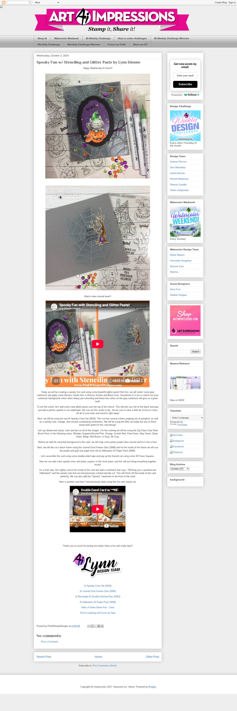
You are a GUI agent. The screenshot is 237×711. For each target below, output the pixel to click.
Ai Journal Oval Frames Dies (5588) (98, 591)
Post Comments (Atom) (105, 665)
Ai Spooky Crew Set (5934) (97, 585)
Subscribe (185, 84)
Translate (182, 424)
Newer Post (44, 656)
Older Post (152, 656)
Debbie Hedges (178, 295)
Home (98, 656)
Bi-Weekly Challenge (98, 38)
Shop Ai (42, 38)
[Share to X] (95, 626)
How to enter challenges (132, 38)
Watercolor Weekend (66, 38)
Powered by (176, 95)
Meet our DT (140, 44)
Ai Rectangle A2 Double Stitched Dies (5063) (97, 596)
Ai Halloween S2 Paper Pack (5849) (98, 602)
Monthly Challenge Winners (83, 44)
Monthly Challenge (49, 44)
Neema (174, 271)
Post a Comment (49, 641)
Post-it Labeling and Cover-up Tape (97, 613)
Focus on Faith (117, 44)
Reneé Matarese (179, 178)
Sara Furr (175, 289)
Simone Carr (177, 266)
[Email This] (89, 626)
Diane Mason (177, 254)
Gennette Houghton (181, 260)
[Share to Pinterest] (102, 626)
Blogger (152, 686)
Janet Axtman (177, 173)
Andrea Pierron (178, 161)
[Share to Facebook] (99, 626)
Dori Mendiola (177, 167)
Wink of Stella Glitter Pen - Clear (97, 607)
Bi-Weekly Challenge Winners (171, 38)
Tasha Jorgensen (179, 190)
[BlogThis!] (92, 626)
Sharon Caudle (178, 184)
